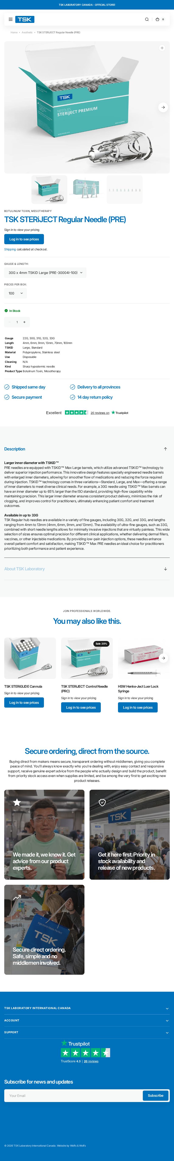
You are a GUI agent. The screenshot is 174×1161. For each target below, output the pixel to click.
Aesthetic (27, 32)
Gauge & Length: (16, 263)
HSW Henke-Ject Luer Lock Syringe (138, 688)
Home (14, 32)
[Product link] (30, 673)
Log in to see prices (24, 239)
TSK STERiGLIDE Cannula (23, 686)
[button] (10, 19)
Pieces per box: (15, 284)
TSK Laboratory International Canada (34, 1145)
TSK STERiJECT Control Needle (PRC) (84, 688)
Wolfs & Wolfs (78, 1145)
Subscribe (155, 1095)
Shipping (10, 249)
